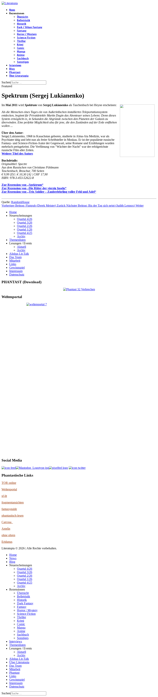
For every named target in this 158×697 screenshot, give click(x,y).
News (12, 10)
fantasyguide (9, 509)
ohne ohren (8, 535)
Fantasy (21, 30)
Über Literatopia (19, 75)
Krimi (20, 44)
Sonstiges (23, 62)
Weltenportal (9, 489)
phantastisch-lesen (13, 515)
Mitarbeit (14, 260)
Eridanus (7, 541)
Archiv (21, 236)
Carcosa (7, 522)
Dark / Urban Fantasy (29, 27)
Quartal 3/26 (24, 222)
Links (12, 264)
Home (13, 212)
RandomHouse (20, 202)
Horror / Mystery (27, 34)
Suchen (6, 82)
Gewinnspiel (17, 267)
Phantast (14, 72)
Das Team (15, 257)
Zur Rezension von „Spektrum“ (22, 184)
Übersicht (22, 16)
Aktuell (21, 246)
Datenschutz (16, 274)
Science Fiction (26, 37)
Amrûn (6, 528)
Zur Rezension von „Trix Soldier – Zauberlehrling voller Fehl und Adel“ (49, 191)
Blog (12, 68)
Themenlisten (17, 239)
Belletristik (23, 20)
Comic (20, 48)
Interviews (15, 65)
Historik (21, 23)
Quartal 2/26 (24, 226)
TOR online (9, 482)
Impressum (16, 271)
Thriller (21, 41)
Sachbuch (23, 58)
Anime (20, 55)
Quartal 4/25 (24, 233)
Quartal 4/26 (24, 219)
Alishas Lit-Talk (19, 253)
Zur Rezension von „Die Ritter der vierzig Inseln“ (34, 188)
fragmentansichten (13, 502)
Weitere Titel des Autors (17, 153)
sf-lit (4, 496)
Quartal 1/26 (24, 229)
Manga (21, 51)
